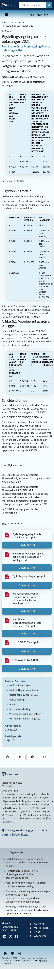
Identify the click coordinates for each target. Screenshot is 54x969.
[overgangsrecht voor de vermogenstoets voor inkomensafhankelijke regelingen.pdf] (7, 594)
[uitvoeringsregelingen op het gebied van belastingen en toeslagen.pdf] (7, 554)
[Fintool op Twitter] (10, 936)
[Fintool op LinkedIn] (4, 936)
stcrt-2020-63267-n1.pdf (25, 642)
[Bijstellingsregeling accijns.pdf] (7, 577)
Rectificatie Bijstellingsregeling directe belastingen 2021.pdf (26, 623)
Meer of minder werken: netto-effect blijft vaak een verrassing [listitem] (26, 884)
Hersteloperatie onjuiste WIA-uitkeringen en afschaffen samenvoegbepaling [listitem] (22, 874)
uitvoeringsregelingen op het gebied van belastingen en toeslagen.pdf (28, 557)
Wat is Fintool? (42, 928)
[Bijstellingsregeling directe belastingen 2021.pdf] (7, 535)
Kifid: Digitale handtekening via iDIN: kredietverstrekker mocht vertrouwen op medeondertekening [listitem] (27, 910)
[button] (19, 953)
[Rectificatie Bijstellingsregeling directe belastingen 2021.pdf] (7, 620)
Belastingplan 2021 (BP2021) (24, 695)
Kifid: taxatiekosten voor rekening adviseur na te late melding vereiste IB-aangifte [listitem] (27, 862)
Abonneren (40, 936)
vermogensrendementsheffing (25, 714)
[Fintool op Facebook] (16, 936)
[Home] (5, 953)
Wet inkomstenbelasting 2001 (24, 719)
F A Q (37, 932)
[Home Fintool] (10, 4)
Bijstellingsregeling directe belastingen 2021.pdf (26, 535)
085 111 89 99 (9, 930)
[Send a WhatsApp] (44, 757)
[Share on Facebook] (32, 757)
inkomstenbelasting (19, 709)
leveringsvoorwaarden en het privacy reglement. (24, 962)
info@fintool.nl (10, 927)
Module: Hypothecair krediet (24, 690)
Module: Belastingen (20, 685)
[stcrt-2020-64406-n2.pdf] (7, 660)
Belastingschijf (17, 699)
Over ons (39, 924)
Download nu (27, 545)
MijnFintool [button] (37, 15)
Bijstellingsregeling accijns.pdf (28, 576)
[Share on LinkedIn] (20, 757)
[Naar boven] (12, 953)
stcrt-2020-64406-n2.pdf (25, 660)
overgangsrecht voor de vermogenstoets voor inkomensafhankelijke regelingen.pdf (25, 598)
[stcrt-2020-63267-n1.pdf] (7, 642)
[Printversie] (7, 757)
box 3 (12, 704)
